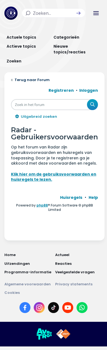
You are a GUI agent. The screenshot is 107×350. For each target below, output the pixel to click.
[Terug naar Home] (11, 13)
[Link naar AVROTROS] (44, 334)
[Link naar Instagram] (39, 308)
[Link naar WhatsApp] (82, 308)
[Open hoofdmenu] (96, 13)
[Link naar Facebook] (24, 308)
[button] (78, 13)
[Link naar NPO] (63, 334)
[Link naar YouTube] (67, 308)
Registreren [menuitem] (61, 90)
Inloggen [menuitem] (88, 90)
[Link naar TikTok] (53, 308)
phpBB (42, 205)
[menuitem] (71, 197)
